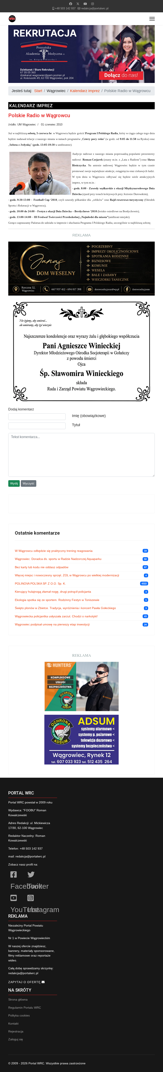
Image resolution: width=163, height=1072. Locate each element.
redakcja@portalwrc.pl (94, 8)
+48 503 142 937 (65, 8)
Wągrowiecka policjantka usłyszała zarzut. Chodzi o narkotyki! (56, 616)
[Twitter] (77, 4)
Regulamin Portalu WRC (24, 1007)
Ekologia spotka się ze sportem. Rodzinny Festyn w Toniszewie (57, 600)
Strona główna (18, 999)
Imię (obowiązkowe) (89, 416)
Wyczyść (28, 483)
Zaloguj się (15, 1039)
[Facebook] (70, 4)
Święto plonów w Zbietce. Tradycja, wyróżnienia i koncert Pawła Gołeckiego (65, 608)
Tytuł (76, 425)
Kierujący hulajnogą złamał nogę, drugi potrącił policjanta (53, 591)
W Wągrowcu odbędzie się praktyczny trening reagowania (54, 550)
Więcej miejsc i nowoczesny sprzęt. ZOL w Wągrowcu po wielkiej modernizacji (67, 575)
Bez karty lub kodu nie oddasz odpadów (41, 567)
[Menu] (152, 18)
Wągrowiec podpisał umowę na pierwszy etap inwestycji (52, 624)
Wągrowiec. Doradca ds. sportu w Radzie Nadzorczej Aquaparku (58, 559)
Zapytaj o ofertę (25, 982)
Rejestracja (15, 1031)
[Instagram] (92, 4)
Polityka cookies (19, 1015)
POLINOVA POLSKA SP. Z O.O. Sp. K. (40, 583)
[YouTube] (16, 898)
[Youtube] (85, 4)
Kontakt (13, 1023)
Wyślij (14, 483)
